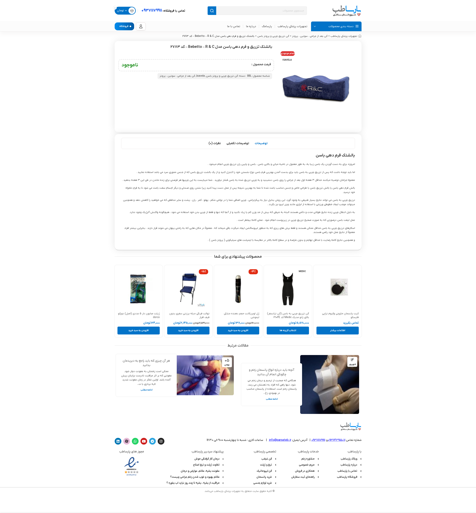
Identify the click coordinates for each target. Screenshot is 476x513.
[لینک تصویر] (131, 466)
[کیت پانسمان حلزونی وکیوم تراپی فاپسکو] (337, 289)
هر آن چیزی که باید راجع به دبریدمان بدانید (146, 363)
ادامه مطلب (272, 399)
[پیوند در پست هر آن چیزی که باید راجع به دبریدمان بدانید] (204, 375)
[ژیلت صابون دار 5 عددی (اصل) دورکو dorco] (138, 289)
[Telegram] (152, 441)
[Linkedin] (118, 441)
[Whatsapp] (135, 441)
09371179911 (163, 10)
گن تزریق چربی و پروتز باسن (273, 36)
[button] (238, 330)
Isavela (200, 76)
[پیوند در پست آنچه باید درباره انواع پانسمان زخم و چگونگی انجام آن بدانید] (329, 384)
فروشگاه (123, 26)
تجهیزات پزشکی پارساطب (343, 36)
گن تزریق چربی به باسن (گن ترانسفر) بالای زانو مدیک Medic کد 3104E (288, 315)
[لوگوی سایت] (347, 10)
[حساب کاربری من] (141, 26)
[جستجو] (212, 10)
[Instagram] (161, 441)
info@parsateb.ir (280, 440)
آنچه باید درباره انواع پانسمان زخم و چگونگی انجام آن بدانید (271, 372)
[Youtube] (143, 441)
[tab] (261, 143)
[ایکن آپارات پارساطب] (126, 441)
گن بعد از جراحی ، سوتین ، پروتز (309, 36)
